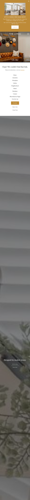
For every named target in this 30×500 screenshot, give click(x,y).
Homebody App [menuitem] (15, 99)
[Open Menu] (28, 34)
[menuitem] (15, 75)
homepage (22, 70)
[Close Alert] (28, 1)
